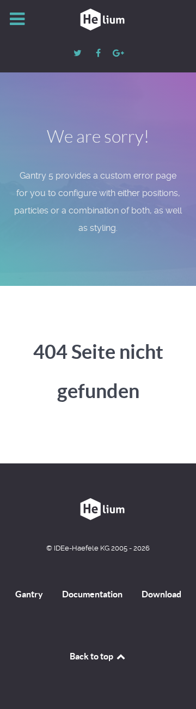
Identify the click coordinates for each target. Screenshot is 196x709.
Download (161, 594)
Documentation (92, 594)
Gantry (29, 594)
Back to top (92, 656)
